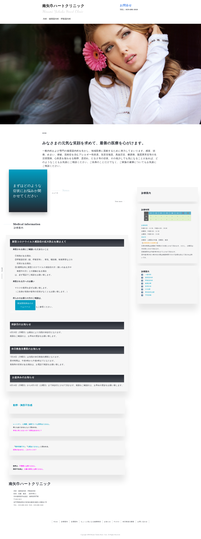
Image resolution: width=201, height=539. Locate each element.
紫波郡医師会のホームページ (25, 305)
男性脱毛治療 (149, 292)
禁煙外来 (147, 286)
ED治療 (147, 289)
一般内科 (147, 274)
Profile (116, 521)
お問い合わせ (142, 521)
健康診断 (147, 283)
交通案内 (74, 521)
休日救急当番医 (128, 521)
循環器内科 (148, 277)
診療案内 (18, 227)
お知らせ (107, 521)
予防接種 (147, 295)
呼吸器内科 (148, 280)
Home (56, 521)
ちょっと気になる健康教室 (91, 521)
